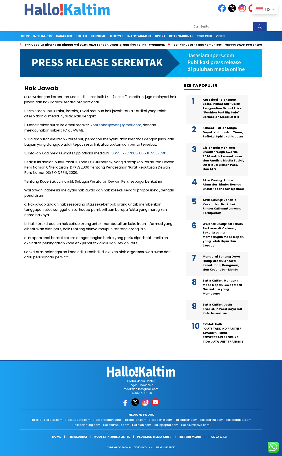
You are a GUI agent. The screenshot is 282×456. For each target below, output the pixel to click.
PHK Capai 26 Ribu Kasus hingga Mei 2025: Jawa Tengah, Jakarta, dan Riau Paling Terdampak (84, 44)
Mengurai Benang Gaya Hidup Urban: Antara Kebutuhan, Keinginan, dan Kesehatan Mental (221, 263)
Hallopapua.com (166, 425)
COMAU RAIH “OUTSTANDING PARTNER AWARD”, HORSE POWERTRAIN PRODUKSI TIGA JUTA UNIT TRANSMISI (223, 333)
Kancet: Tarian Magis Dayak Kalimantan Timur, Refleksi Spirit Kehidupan (223, 132)
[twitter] (232, 11)
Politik (81, 36)
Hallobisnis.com (160, 420)
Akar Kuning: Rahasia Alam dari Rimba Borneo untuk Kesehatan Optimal (223, 184)
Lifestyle (115, 36)
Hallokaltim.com (211, 420)
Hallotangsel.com (238, 420)
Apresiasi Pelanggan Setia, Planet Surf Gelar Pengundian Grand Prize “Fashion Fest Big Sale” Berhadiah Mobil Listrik (222, 108)
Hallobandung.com (86, 425)
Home (25, 36)
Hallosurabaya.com (195, 425)
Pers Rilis (204, 36)
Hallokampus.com (116, 425)
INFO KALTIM (42, 36)
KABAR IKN (64, 36)
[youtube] (156, 405)
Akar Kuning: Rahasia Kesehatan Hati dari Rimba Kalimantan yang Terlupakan (222, 206)
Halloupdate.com (78, 420)
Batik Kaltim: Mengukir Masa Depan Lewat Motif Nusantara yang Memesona (222, 287)
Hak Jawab (217, 437)
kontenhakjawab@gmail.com (116, 125)
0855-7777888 (124, 153)
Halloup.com (53, 420)
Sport (160, 36)
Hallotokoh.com (135, 420)
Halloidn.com (141, 425)
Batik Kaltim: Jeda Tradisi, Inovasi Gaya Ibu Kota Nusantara (222, 308)
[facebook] (222, 11)
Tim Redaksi (77, 437)
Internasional (181, 36)
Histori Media (190, 437)
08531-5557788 (152, 153)
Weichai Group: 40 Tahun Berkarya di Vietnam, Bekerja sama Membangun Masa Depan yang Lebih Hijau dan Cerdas (223, 235)
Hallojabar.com (186, 420)
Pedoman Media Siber (154, 437)
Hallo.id (36, 420)
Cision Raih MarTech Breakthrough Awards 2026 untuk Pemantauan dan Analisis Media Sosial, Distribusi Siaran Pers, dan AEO (223, 158)
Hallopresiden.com (107, 420)
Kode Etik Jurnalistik (112, 437)
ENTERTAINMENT (139, 36)
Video (220, 36)
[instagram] (243, 11)
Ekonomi (98, 36)
